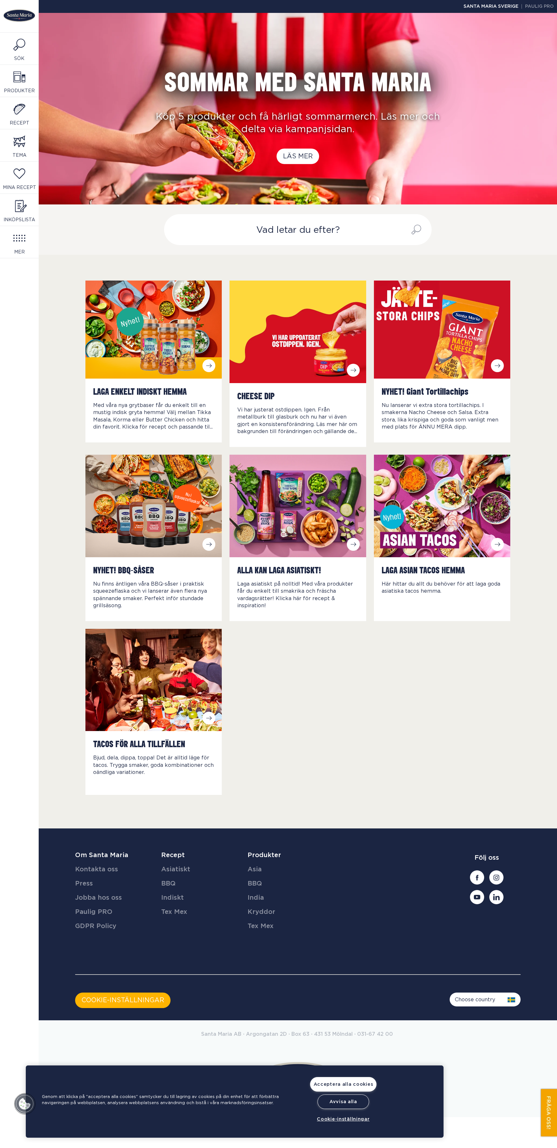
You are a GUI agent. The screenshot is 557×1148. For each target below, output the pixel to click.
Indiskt (172, 898)
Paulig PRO (539, 6)
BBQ (168, 883)
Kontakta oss (96, 869)
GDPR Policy (95, 926)
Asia (255, 869)
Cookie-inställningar (343, 1119)
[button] (25, 1104)
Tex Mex (174, 912)
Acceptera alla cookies (343, 1084)
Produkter (264, 855)
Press (84, 883)
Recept (173, 855)
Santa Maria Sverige (491, 6)
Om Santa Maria (101, 855)
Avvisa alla (343, 1101)
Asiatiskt (175, 869)
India (256, 898)
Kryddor (261, 912)
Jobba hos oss (98, 898)
